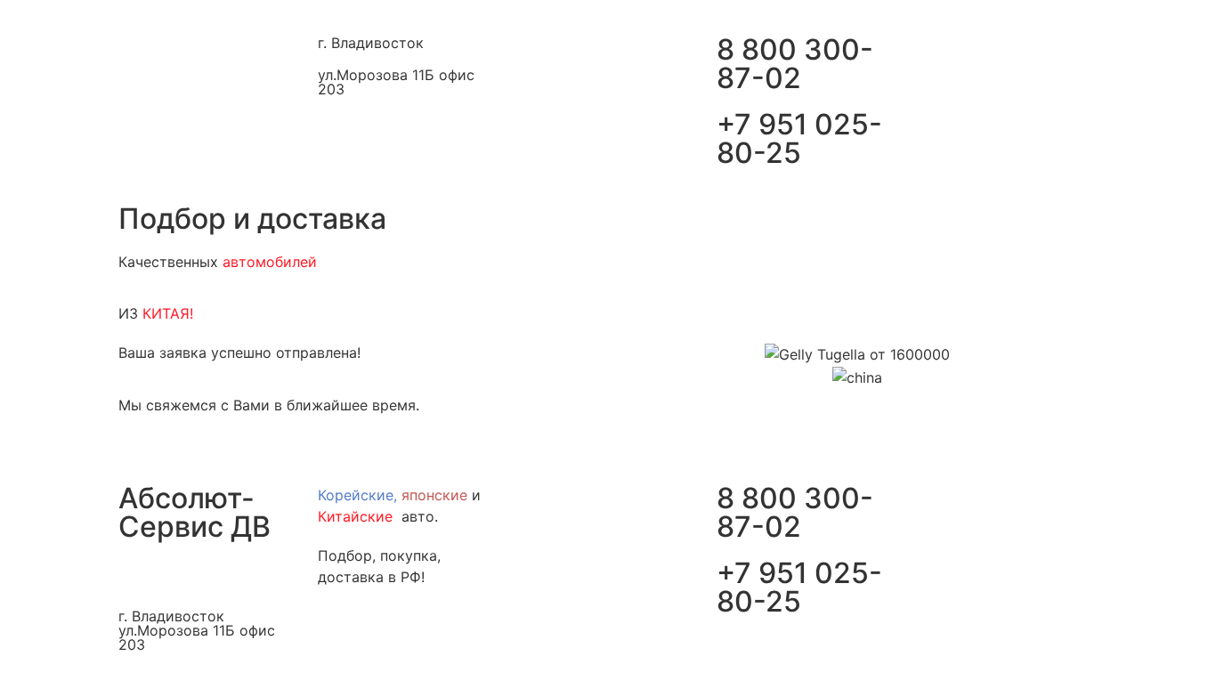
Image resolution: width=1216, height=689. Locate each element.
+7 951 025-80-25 (799, 138)
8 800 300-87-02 (795, 63)
